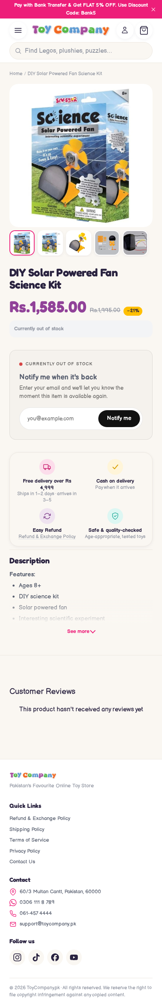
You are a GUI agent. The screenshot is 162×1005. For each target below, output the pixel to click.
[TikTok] (36, 957)
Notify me (119, 418)
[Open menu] (18, 30)
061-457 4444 (36, 913)
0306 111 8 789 (37, 902)
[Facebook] (55, 957)
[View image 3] (78, 242)
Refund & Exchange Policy (46, 537)
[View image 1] (22, 242)
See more (78, 631)
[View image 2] (50, 242)
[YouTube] (74, 957)
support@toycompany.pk (48, 924)
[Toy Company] (70, 30)
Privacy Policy (24, 851)
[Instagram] (17, 957)
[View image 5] (135, 242)
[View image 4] (107, 242)
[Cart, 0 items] (144, 30)
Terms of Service (29, 840)
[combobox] (87, 51)
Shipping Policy (26, 829)
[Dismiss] (153, 9)
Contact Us (22, 862)
